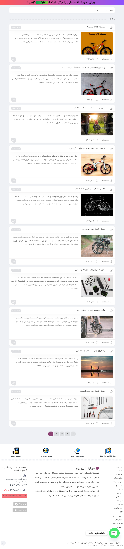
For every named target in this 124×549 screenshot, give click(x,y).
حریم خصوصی (117, 516)
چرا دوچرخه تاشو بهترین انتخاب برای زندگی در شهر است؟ (83, 67)
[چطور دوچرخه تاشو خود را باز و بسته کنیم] (97, 124)
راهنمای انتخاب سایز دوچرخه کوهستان (90, 189)
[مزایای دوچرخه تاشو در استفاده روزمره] (97, 327)
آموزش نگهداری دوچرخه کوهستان (92, 391)
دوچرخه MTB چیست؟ (96, 27)
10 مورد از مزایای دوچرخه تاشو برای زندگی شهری (87, 148)
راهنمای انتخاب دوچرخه (119, 531)
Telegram (22, 504)
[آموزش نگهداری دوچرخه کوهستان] (97, 407)
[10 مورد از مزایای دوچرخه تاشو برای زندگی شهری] (97, 165)
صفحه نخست (108, 10)
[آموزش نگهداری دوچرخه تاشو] (97, 246)
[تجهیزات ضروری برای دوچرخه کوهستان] (97, 286)
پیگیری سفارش (117, 478)
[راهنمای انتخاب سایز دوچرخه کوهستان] (97, 205)
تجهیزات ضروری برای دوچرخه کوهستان (90, 269)
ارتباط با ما (119, 474)
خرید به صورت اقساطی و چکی (117, 486)
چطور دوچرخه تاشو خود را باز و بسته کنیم (89, 108)
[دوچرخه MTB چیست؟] (97, 43)
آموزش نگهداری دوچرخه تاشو (93, 229)
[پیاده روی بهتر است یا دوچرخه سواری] (97, 367)
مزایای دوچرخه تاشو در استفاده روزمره (90, 310)
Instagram (21, 510)
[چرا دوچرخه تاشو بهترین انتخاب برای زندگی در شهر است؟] (97, 84)
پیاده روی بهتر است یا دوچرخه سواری (90, 350)
